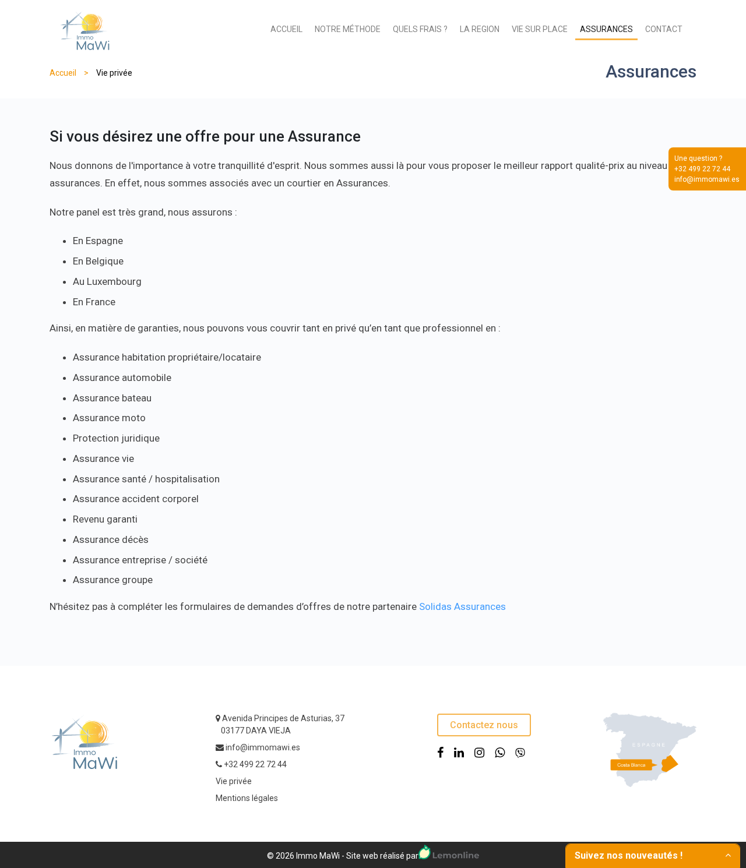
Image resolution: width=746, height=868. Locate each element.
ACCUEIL (286, 29)
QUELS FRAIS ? (420, 29)
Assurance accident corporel (136, 498)
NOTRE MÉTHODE (348, 29)
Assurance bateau (112, 398)
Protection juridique (116, 438)
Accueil (63, 72)
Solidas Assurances (462, 606)
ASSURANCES (606, 29)
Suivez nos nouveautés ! (628, 855)
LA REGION (479, 29)
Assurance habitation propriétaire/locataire (167, 357)
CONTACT (663, 29)
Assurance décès (111, 539)
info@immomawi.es (263, 747)
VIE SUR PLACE (540, 29)
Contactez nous (484, 725)
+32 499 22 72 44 (255, 764)
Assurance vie (103, 458)
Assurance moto (109, 418)
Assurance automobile (122, 377)
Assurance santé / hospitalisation (146, 479)
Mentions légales (247, 798)
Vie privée (234, 781)
